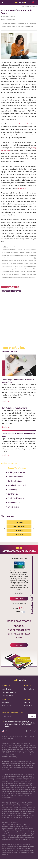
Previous (5, 528)
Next (33, 528)
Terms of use (6, 706)
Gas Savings (12, 490)
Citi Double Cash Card (19, 558)
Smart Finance (13, 507)
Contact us (28, 706)
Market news (6, 689)
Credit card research (9, 692)
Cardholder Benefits (15, 477)
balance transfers (24, 124)
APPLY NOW (19, 598)
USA (6, 731)
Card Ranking (13, 494)
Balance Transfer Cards (17, 468)
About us (27, 702)
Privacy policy (6, 702)
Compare (16, 611)
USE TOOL (19, 645)
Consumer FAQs (7, 696)
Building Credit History (16, 472)
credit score (22, 188)
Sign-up (32, 716)
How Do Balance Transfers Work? (14, 408)
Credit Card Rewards (16, 498)
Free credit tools (29, 689)
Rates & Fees (19, 593)
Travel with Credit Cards (17, 485)
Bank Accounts (13, 503)
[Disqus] (19, 318)
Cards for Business (15, 481)
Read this (5, 401)
